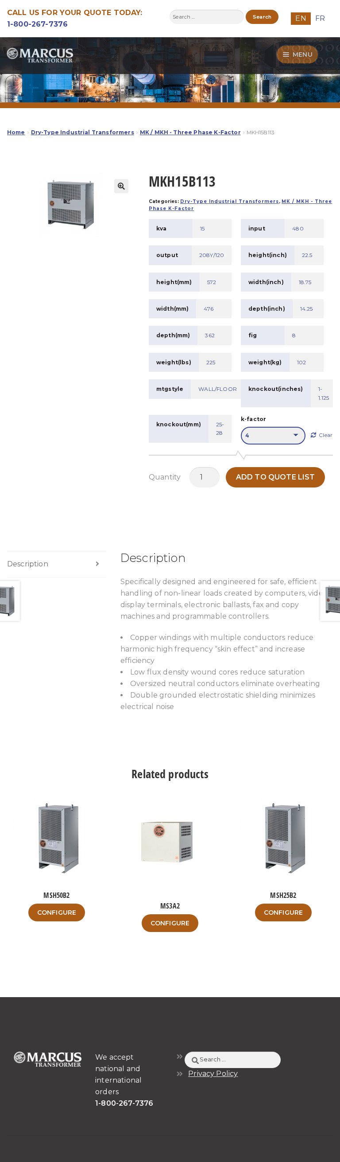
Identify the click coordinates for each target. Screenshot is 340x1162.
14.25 (306, 308)
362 (209, 335)
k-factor (253, 419)
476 (208, 308)
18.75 (305, 282)
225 (210, 362)
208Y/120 (211, 255)
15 (202, 228)
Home (16, 132)
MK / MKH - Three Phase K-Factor (190, 132)
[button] (121, 186)
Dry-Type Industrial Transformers (82, 132)
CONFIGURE (56, 912)
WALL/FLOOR (217, 389)
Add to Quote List (275, 477)
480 (297, 228)
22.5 (307, 255)
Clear (325, 435)
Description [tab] (27, 564)
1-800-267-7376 (37, 24)
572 (211, 282)
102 (301, 362)
